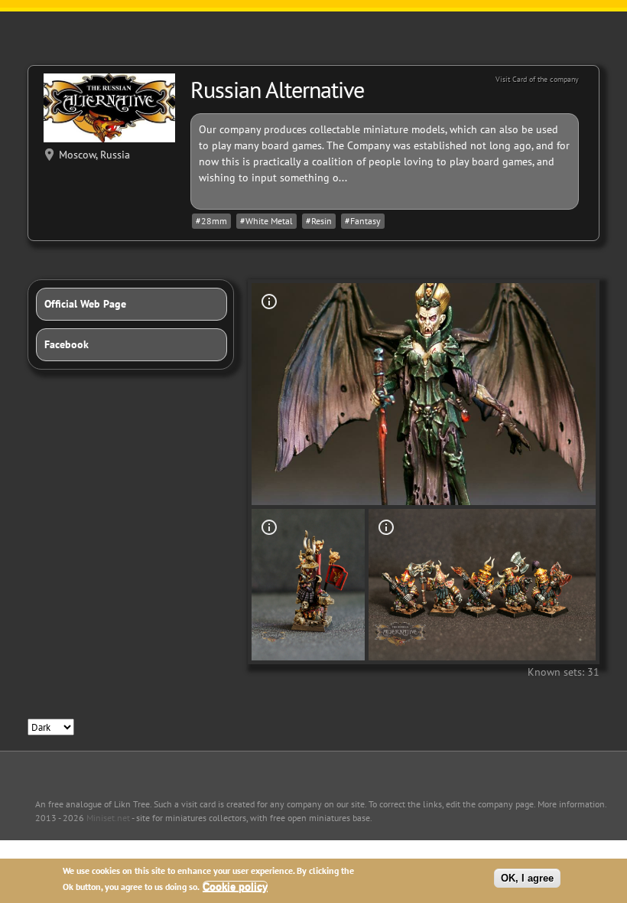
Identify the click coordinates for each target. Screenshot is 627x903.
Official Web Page (85, 304)
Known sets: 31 (563, 672)
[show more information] (269, 301)
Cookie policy (235, 886)
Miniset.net (108, 817)
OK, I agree (527, 878)
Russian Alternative (277, 89)
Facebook (66, 344)
